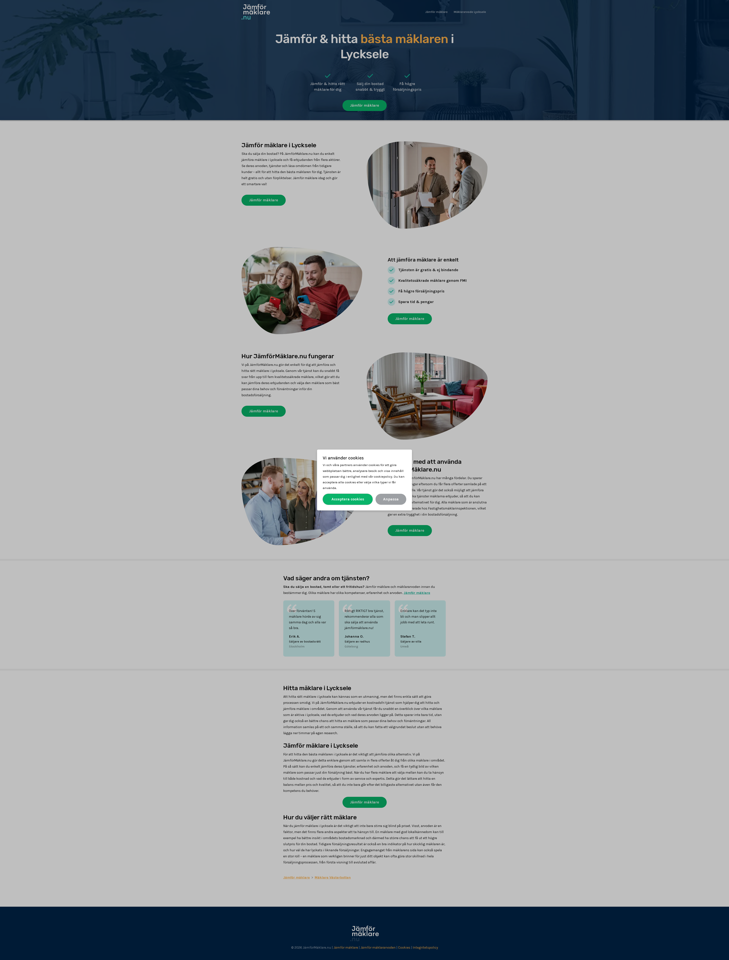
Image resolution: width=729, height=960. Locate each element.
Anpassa (391, 499)
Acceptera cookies (347, 499)
